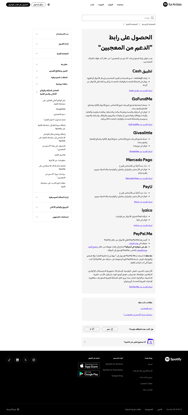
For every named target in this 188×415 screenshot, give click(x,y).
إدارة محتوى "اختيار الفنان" (54, 119)
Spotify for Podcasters (113, 369)
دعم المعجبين (146, 308)
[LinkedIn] (17, 360)
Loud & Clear (146, 383)
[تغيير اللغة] (49, 5)
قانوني (159, 409)
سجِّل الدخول (38, 4)
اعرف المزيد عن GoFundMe (140, 124)
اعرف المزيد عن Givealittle (140, 151)
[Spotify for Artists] (172, 4)
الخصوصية (149, 409)
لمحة (150, 364)
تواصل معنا (147, 389)
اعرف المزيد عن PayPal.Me (140, 286)
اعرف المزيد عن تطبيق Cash (140, 90)
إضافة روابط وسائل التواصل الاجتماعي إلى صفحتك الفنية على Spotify (52, 137)
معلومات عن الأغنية (57, 160)
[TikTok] (9, 360)
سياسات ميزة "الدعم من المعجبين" (137, 314)
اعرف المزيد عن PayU (143, 201)
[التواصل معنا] (85, 342)
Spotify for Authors (114, 363)
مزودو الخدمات (145, 377)
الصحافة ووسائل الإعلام (142, 370)
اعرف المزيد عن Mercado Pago (139, 178)
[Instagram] (34, 360)
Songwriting (117, 375)
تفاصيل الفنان (59, 154)
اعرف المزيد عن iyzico (143, 225)
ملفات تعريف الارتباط (133, 409)
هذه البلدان (133, 243)
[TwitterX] (26, 360)
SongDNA (60, 109)
